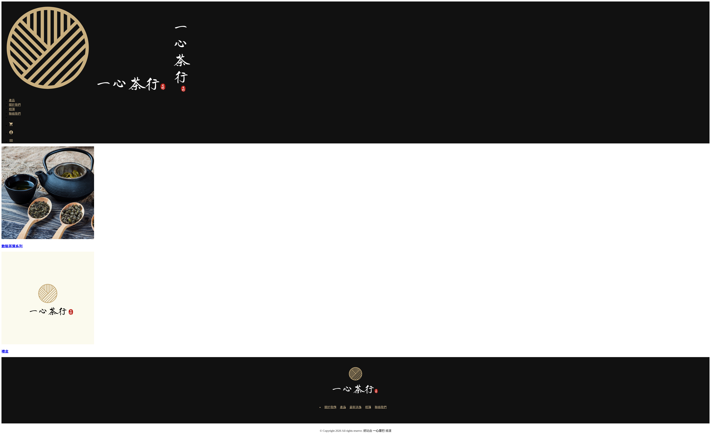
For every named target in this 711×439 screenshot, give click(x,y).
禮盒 (5, 351)
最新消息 (355, 407)
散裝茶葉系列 (12, 246)
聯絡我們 (381, 407)
